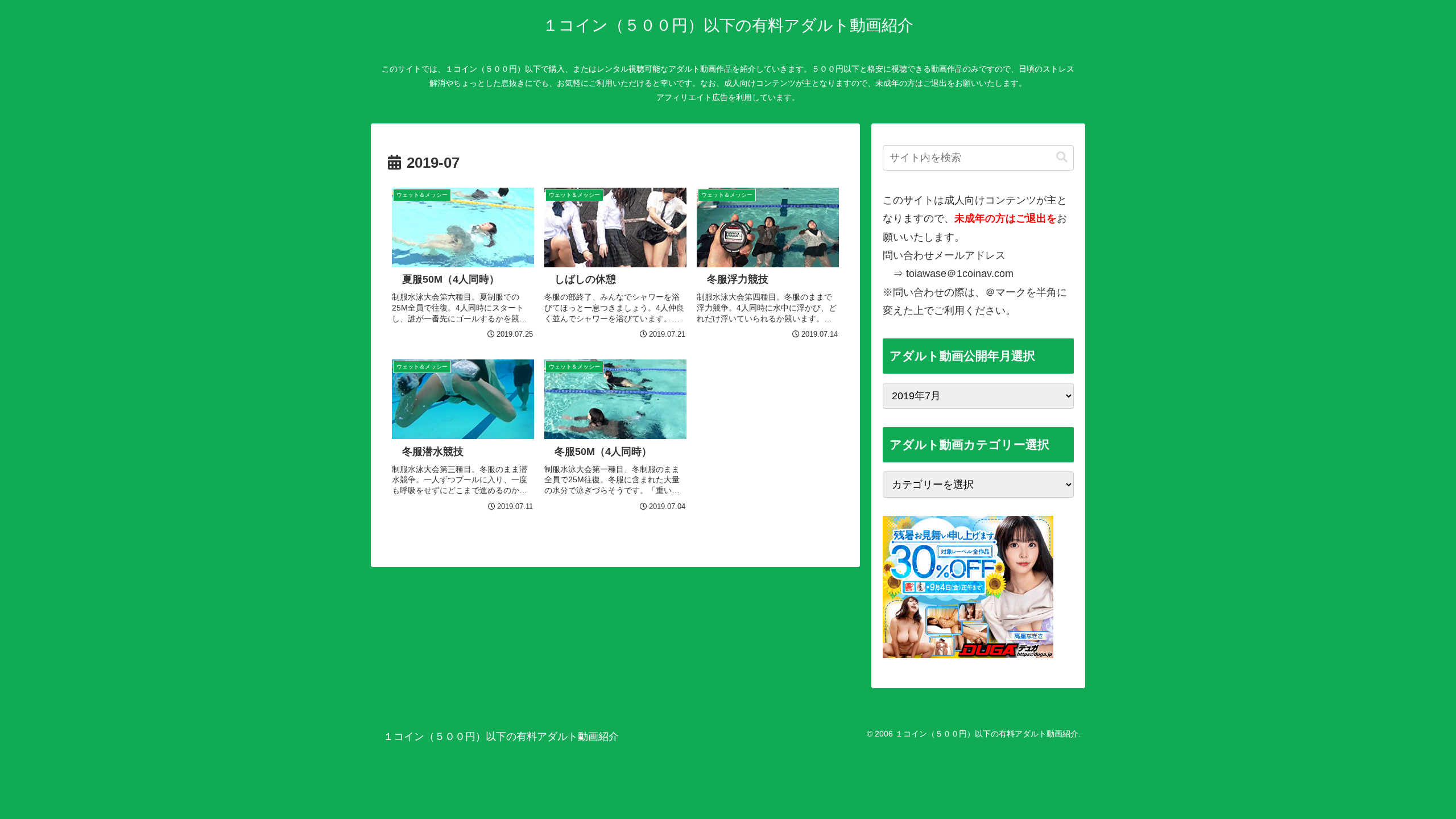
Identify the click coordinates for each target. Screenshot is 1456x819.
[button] (1062, 157)
